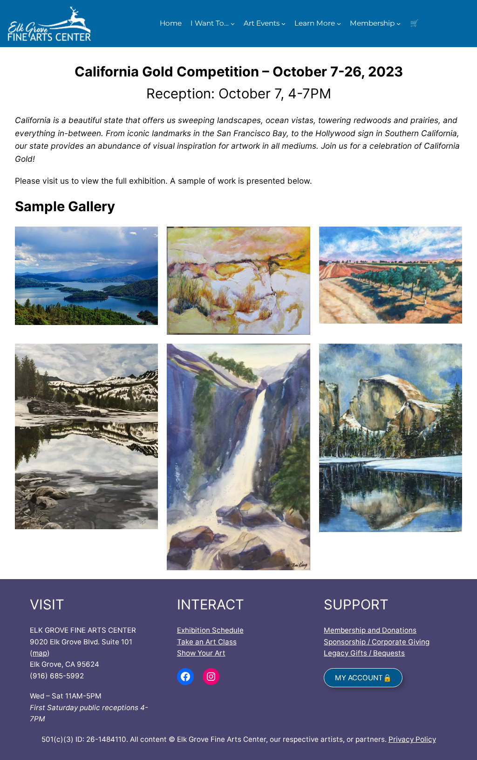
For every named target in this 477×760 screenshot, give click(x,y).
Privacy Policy (412, 739)
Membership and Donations (370, 630)
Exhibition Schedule (210, 630)
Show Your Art (201, 653)
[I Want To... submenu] (233, 23)
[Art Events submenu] (283, 23)
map (40, 653)
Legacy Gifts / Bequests (364, 653)
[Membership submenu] (398, 23)
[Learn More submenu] (339, 23)
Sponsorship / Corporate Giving (376, 641)
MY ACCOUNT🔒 (363, 677)
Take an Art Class (207, 641)
